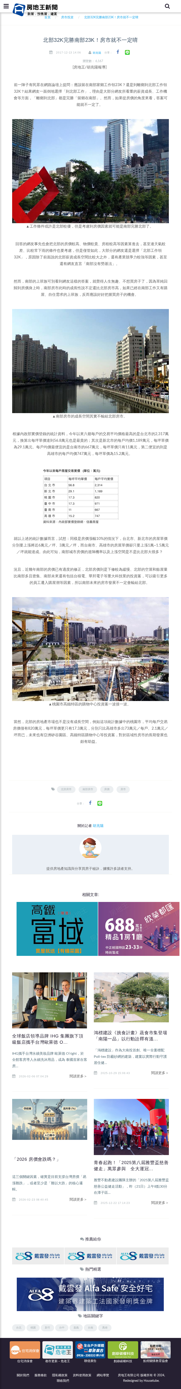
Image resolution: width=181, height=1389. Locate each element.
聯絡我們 (63, 1380)
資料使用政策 (82, 1375)
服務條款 (40, 1375)
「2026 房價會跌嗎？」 (36, 1159)
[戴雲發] (38, 1255)
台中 (61, 1327)
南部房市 (88, 789)
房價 (106, 789)
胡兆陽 (97, 52)
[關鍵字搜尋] (167, 6)
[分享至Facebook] (118, 52)
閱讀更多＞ (78, 1076)
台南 (90, 1327)
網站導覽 (103, 1375)
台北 (18, 1327)
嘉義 (76, 1327)
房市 (123, 789)
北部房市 (66, 789)
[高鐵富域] (57, 928)
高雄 (104, 1327)
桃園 (33, 1327)
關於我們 (23, 1375)
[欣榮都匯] (138, 928)
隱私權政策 (60, 1375)
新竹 (47, 1327)
